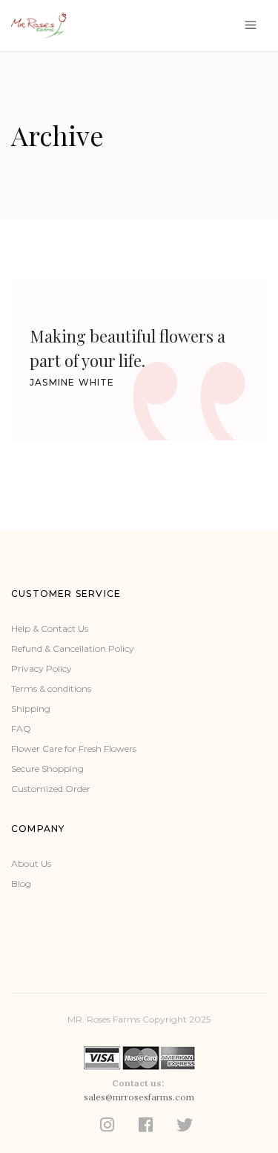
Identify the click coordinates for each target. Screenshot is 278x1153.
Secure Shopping (47, 768)
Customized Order (50, 788)
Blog (21, 883)
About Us (31, 863)
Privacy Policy (41, 668)
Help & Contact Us (49, 628)
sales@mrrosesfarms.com (139, 1097)
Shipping (30, 708)
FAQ (21, 728)
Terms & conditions (51, 688)
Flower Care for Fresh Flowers (73, 748)
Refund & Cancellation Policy (72, 648)
